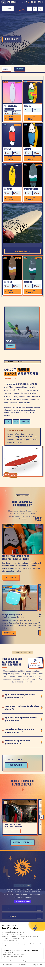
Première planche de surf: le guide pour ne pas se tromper (16, 558)
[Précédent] (3, 817)
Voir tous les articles (21, 842)
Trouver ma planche (15, 765)
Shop (9, 9)
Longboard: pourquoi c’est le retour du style (13, 616)
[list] (21, 817)
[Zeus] (22, 867)
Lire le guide (9, 577)
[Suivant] (41, 817)
